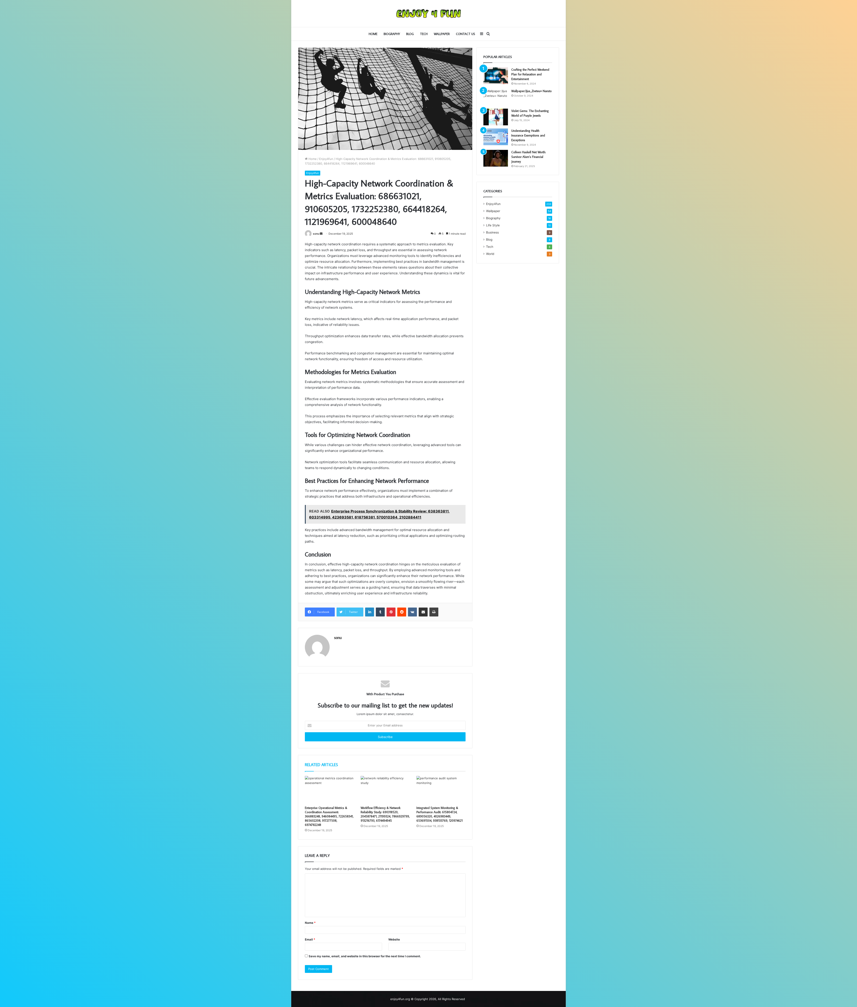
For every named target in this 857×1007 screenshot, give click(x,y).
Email (310, 939)
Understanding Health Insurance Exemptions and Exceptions (528, 135)
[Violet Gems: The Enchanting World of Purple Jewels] (495, 117)
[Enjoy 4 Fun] (428, 13)
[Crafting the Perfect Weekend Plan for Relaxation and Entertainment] (495, 75)
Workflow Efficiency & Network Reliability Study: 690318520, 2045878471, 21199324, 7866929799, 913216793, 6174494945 (385, 814)
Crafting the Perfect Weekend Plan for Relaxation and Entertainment (530, 74)
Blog (410, 34)
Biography (392, 34)
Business (492, 232)
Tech (424, 34)
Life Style (493, 225)
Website (394, 939)
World (490, 254)
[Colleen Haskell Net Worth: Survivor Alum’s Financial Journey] (495, 158)
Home (373, 34)
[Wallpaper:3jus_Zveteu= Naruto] (495, 97)
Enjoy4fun (326, 159)
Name (310, 922)
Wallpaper (442, 34)
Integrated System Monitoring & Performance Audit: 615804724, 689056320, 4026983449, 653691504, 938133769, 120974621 (439, 814)
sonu (316, 233)
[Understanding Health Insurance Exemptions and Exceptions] (495, 136)
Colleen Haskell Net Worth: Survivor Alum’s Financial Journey (528, 156)
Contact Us (465, 34)
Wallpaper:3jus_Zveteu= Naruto (531, 91)
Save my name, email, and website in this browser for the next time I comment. (365, 956)
